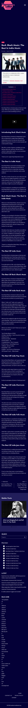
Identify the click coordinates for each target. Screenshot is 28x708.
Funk (3, 637)
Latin (3, 657)
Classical (4, 619)
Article (3, 613)
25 (2, 601)
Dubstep (4, 625)
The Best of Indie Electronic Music (10, 101)
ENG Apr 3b (4, 631)
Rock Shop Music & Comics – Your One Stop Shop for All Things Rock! (21, 485)
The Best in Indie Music (7, 90)
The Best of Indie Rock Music (9, 97)
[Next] (24, 513)
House (3, 647)
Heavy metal (5, 643)
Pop (3, 671)
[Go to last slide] (4, 513)
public (3, 673)
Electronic (4, 627)
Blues (3, 615)
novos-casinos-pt (6, 663)
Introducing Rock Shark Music (9, 89)
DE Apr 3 (4, 623)
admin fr (4, 607)
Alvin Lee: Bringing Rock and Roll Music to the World (13, 521)
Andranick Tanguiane (15, 80)
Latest (3, 655)
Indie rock (4, 649)
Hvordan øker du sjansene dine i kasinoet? (12, 580)
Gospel (3, 639)
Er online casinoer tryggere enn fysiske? (11, 591)
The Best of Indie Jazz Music (8, 104)
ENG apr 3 (4, 629)
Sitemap (14, 697)
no (2, 661)
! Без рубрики (5, 599)
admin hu (4, 611)
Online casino (5, 665)
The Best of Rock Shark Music (9, 96)
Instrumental (5, 651)
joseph (4, 51)
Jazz (3, 653)
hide (14, 87)
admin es (4, 605)
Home (19, 693)
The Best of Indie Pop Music (8, 99)
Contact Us (8, 695)
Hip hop (3, 645)
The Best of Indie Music (7, 94)
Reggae (3, 675)
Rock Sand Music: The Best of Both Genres (7, 483)
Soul (3, 681)
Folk (3, 635)
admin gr (4, 609)
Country (4, 621)
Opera (3, 667)
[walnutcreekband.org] (8, 5)
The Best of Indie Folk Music (8, 102)
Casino (3, 617)
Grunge (3, 641)
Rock (3, 42)
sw (2, 683)
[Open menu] (24, 5)
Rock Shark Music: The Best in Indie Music (12, 92)
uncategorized (5, 685)
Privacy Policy (19, 695)
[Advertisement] (14, 25)
